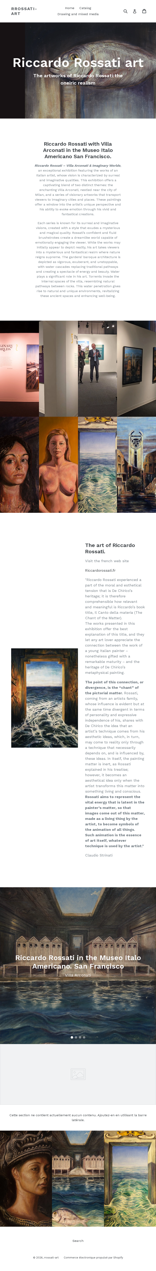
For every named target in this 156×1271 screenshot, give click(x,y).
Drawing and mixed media (78, 14)
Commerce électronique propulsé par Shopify (93, 1257)
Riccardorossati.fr (100, 570)
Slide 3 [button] (80, 1037)
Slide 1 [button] (72, 1037)
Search (78, 1241)
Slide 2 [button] (76, 1037)
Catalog (85, 8)
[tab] (72, 1037)
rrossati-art (24, 11)
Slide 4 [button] (84, 1037)
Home (69, 8)
